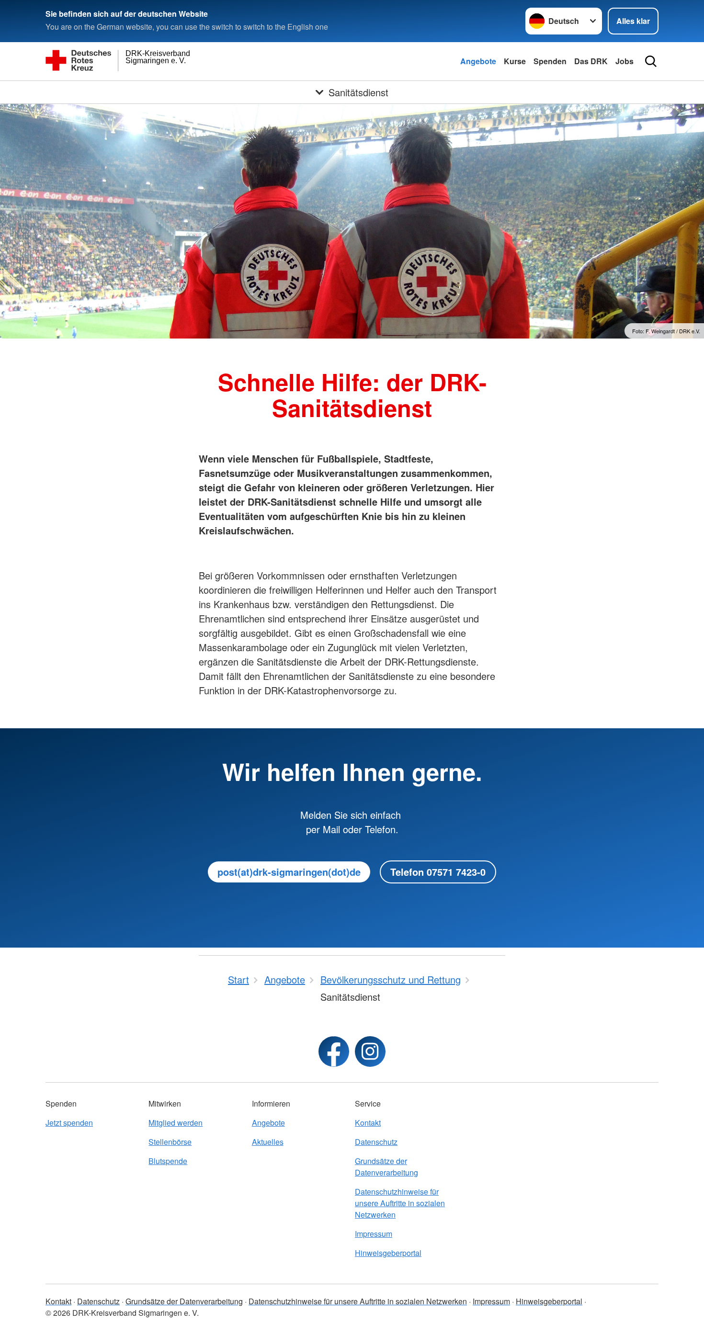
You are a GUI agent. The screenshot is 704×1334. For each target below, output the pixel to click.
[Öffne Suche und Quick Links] (651, 61)
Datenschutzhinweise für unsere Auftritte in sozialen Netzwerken (400, 1203)
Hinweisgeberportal (388, 1252)
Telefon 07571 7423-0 (438, 872)
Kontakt (368, 1122)
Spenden (550, 61)
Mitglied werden (175, 1122)
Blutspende (167, 1160)
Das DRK (591, 61)
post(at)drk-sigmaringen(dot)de (289, 872)
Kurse (515, 61)
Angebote (478, 61)
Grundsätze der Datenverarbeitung (386, 1166)
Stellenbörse (170, 1141)
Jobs (624, 61)
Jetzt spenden (69, 1122)
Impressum (373, 1233)
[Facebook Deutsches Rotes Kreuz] (333, 1051)
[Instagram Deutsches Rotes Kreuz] (370, 1051)
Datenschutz (376, 1141)
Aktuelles (268, 1141)
